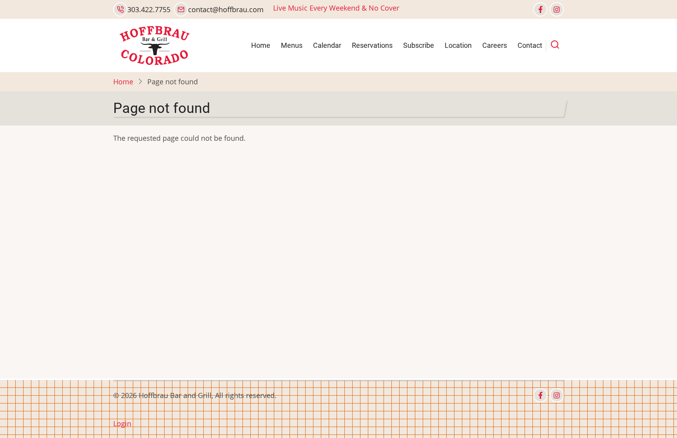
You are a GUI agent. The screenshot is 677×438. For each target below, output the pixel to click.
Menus (291, 45)
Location (458, 45)
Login (122, 423)
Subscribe (418, 45)
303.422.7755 (148, 9)
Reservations (372, 45)
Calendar (327, 45)
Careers (494, 45)
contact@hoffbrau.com (226, 9)
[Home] (154, 44)
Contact (530, 45)
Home (260, 45)
